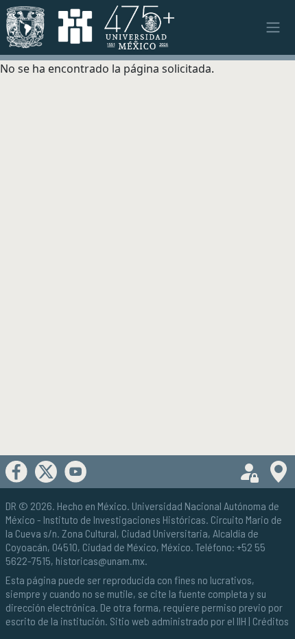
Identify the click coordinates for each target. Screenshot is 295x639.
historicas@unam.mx (100, 560)
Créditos (270, 620)
